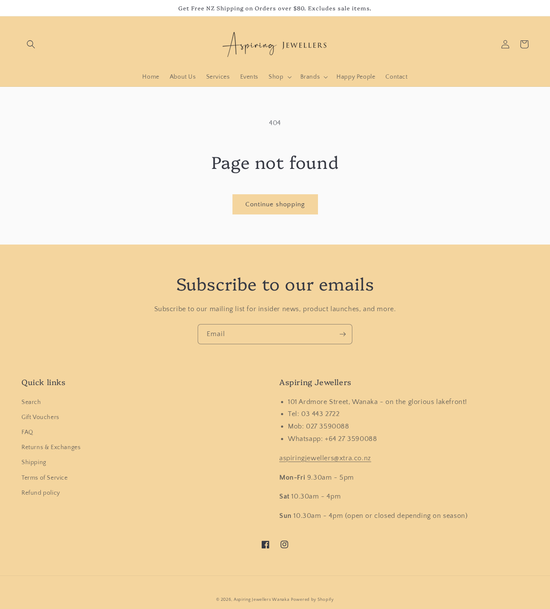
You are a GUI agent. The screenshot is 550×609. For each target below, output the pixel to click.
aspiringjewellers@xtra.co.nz (325, 458)
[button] (30, 44)
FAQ (27, 432)
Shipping (33, 462)
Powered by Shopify (312, 599)
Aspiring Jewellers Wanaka (262, 599)
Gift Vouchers (40, 417)
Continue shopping (275, 204)
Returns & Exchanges (50, 447)
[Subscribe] (342, 334)
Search (31, 402)
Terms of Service (44, 477)
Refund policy (40, 493)
